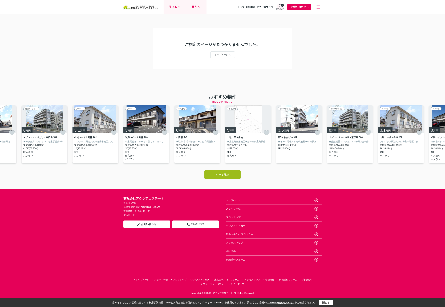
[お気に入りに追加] (12, 132)
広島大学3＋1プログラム (239, 234)
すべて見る (222, 174)
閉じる (326, 302)
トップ (241, 7)
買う (194, 6)
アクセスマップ (264, 7)
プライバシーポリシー (214, 284)
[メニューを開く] (318, 7)
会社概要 (250, 7)
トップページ (233, 200)
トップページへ (222, 54)
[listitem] (146, 134)
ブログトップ (233, 217)
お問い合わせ (298, 6)
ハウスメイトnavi (235, 225)
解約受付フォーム (235, 259)
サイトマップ (237, 284)
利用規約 (307, 279)
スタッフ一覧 (233, 208)
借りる (173, 6)
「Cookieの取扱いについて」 (280, 302)
